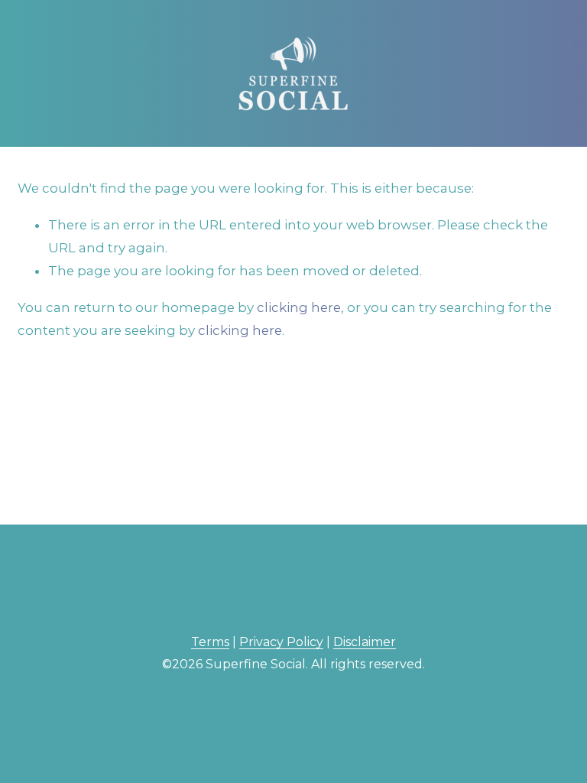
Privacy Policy (281, 642)
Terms (210, 642)
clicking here (299, 307)
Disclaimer (364, 642)
